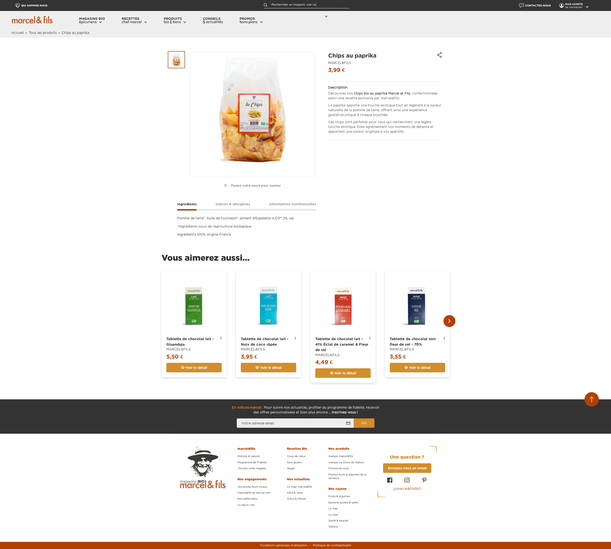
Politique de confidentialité (332, 545)
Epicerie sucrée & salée (343, 502)
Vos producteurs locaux (252, 487)
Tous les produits (43, 33)
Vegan (291, 468)
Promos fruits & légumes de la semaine (347, 476)
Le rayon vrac (246, 505)
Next (449, 321)
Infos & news (295, 492)
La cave (333, 514)
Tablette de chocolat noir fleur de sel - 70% (413, 341)
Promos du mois (338, 468)
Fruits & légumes (339, 496)
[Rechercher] (266, 4)
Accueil (17, 33)
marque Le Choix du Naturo (346, 462)
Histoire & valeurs (248, 456)
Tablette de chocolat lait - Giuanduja (190, 341)
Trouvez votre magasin (251, 468)
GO (364, 423)
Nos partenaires (247, 498)
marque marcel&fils (340, 456)
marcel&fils (339, 63)
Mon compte (574, 4)
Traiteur (333, 526)
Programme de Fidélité (252, 462)
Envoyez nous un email (407, 468)
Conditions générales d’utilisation (283, 545)
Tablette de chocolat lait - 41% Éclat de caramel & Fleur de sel (341, 344)
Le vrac (333, 508)
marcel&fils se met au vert (253, 492)
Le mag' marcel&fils (299, 487)
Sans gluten (294, 462)
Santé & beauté (338, 520)
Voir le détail (196, 367)
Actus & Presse (296, 498)
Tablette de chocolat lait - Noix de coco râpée (264, 341)
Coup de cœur (296, 456)
